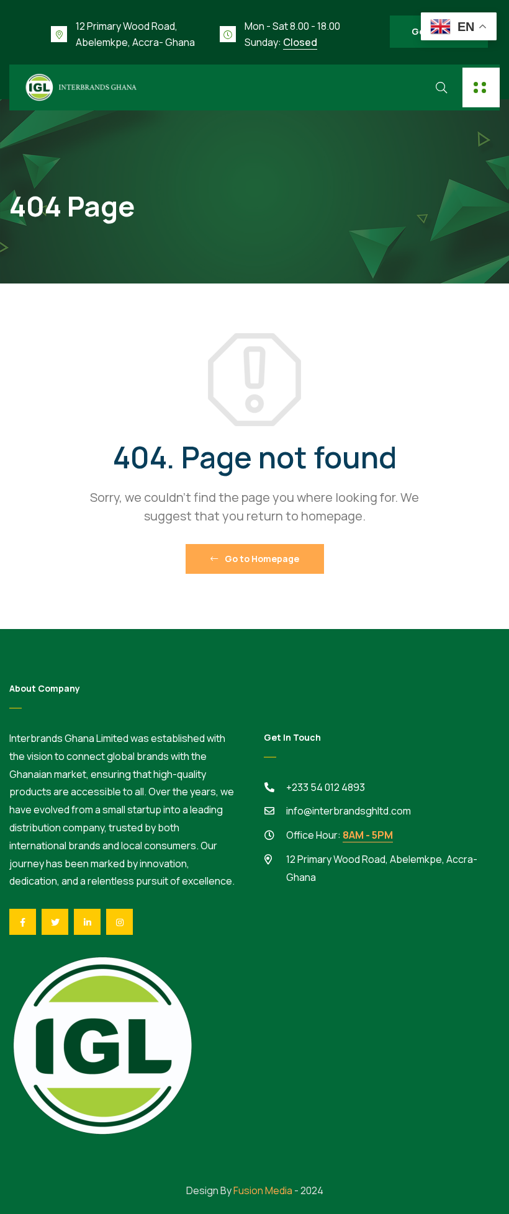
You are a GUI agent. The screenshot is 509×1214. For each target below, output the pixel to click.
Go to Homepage (261, 559)
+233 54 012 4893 (325, 787)
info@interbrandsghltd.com (348, 811)
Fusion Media (262, 1190)
